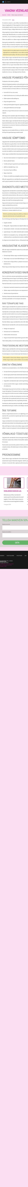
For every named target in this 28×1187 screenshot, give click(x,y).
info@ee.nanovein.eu (4, 562)
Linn (25, 555)
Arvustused (19, 555)
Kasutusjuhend (10, 555)
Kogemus (2, 555)
